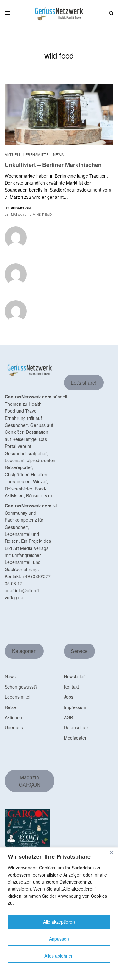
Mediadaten (75, 738)
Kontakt (71, 687)
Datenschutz (76, 727)
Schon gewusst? (21, 687)
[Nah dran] (111, 852)
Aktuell (13, 154)
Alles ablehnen (59, 956)
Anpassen (59, 939)
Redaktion (21, 208)
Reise (10, 707)
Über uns (14, 727)
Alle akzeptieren (59, 922)
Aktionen (13, 717)
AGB (68, 717)
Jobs (68, 697)
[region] (59, 907)
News (58, 154)
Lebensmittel (37, 154)
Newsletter (74, 676)
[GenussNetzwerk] (59, 13)
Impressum (75, 707)
